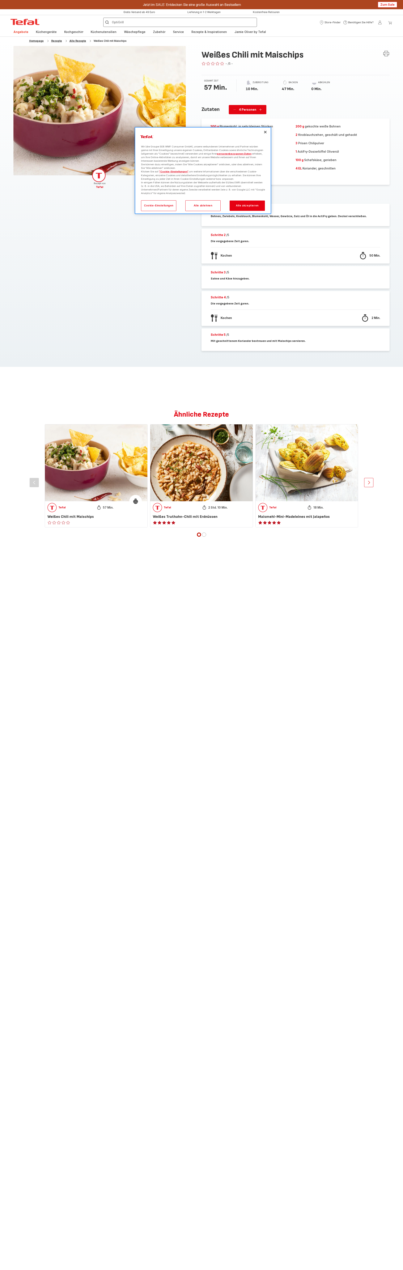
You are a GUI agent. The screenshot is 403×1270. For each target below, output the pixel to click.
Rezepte (56, 40)
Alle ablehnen (203, 205)
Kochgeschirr (73, 32)
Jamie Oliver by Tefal (250, 32)
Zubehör (159, 32)
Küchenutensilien (103, 32)
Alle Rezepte (77, 40)
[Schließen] (265, 132)
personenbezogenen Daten (234, 153)
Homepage (36, 40)
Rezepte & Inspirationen (209, 32)
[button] (330, 22)
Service (178, 32)
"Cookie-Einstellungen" (173, 171)
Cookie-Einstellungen (158, 205)
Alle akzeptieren (247, 205)
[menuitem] (20, 32)
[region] (203, 170)
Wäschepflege (134, 32)
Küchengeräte (46, 32)
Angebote (20, 32)
